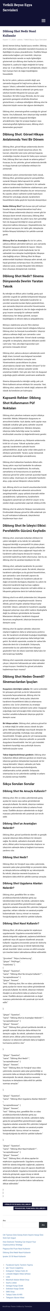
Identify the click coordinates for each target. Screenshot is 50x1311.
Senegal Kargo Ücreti (14, 1286)
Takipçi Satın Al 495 (14, 1295)
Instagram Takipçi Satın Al (17, 1271)
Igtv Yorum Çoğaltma (14, 1268)
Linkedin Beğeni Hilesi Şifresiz (18, 1274)
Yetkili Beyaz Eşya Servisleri (35, 40)
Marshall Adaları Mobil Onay (17, 1280)
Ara (4, 1220)
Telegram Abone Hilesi (15, 1298)
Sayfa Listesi (11, 1283)
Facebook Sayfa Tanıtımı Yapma (19, 1265)
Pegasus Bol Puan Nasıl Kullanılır (30, 1208)
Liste (8, 1277)
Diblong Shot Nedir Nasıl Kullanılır (17, 1252)
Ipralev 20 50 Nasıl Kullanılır (18, 1204)
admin (19, 40)
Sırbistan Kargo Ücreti (15, 1289)
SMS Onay (10, 1292)
